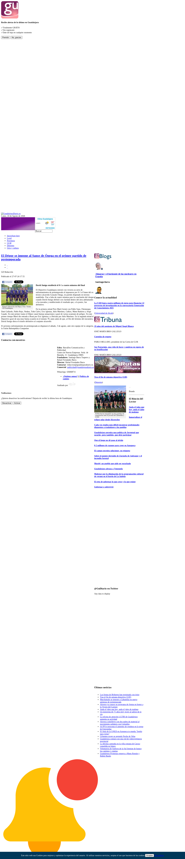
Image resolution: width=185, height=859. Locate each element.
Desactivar (6, 403)
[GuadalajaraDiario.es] (11, 213)
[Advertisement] (12, 82)
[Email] (7, 267)
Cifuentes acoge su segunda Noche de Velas (117, 736)
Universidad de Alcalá (104, 313)
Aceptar (149, 855)
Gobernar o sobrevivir (104, 487)
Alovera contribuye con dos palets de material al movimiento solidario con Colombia (119, 722)
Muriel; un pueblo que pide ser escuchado (112, 463)
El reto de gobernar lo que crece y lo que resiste (115, 482)
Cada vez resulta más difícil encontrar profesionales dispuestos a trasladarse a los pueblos (116, 426)
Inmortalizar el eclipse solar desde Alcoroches (118, 418)
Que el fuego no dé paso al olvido (108, 440)
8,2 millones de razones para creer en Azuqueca (114, 445)
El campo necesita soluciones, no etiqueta (112, 450)
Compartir (8, 282)
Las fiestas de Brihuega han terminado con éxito (119, 694)
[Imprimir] (7, 265)
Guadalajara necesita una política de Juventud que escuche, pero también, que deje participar (116, 433)
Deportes (98, 382)
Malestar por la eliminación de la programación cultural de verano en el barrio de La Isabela (119, 475)
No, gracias (16, 37)
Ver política (159, 855)
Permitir (5, 37)
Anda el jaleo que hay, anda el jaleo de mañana (136, 409)
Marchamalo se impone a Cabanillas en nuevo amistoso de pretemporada (118, 700)
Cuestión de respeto (102, 336)
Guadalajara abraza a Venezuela (108, 469)
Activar (17, 403)
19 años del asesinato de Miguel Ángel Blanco (114, 326)
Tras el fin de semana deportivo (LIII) (110, 377)
